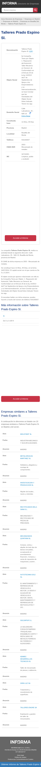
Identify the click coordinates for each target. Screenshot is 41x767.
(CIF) (31, 51)
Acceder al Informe (20, 238)
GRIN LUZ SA (25, 683)
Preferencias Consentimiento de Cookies (20, 759)
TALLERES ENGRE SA (28, 707)
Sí (4, 316)
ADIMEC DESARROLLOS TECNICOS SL (26, 659)
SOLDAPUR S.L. (26, 620)
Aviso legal (20, 755)
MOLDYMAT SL (26, 434)
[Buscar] (35, 10)
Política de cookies (20, 757)
